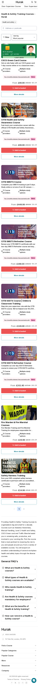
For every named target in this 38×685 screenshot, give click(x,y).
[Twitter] (15, 682)
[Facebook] (11, 682)
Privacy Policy (26, 679)
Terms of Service (13, 679)
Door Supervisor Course (11, 6)
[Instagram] (26, 682)
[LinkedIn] (19, 682)
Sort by (16, 36)
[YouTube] (22, 682)
